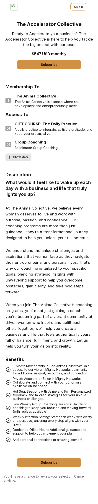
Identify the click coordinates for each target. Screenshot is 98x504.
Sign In (78, 6)
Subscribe (49, 65)
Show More (21, 157)
